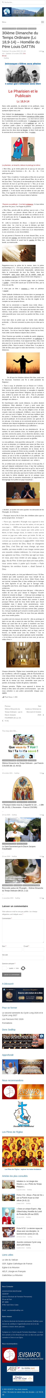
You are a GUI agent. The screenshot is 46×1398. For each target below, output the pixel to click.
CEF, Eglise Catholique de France (17, 1264)
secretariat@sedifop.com (15, 1310)
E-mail (26, 946)
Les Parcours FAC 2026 (12, 1019)
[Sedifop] (23, 12)
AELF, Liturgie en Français (14, 1271)
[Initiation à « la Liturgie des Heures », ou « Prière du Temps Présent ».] (8, 1181)
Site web (5, 955)
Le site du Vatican (10, 1260)
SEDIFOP (5, 1294)
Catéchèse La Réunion (12, 1275)
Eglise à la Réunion (10, 1267)
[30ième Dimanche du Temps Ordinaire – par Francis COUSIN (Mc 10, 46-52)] (23, 735)
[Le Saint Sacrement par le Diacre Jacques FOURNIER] (23, 819)
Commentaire (7, 918)
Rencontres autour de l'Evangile (31, 885)
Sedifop (6, 58)
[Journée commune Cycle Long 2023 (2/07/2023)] (8, 1242)
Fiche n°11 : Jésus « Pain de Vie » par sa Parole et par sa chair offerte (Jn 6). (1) (30, 1197)
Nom (4, 946)
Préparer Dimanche (22, 28)
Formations (7, 1023)
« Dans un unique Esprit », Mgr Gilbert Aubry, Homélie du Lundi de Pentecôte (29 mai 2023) (29, 1211)
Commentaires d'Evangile (9, 28)
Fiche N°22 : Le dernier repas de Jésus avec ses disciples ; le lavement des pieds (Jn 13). (29, 1231)
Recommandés (32, 28)
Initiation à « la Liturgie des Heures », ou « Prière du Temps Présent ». (29, 1184)
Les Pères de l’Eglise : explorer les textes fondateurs (23, 1169)
